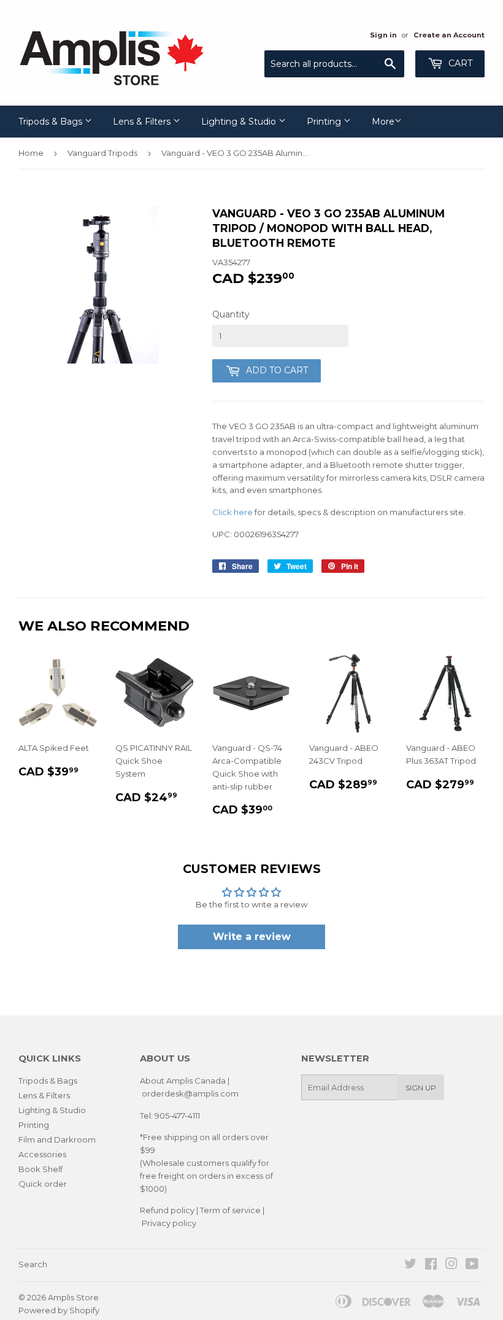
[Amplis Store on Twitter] (410, 1265)
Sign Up (420, 1087)
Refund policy (167, 1210)
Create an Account (449, 35)
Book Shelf (40, 1169)
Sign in (383, 35)
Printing (325, 121)
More (383, 121)
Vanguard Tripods (102, 153)
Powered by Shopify (58, 1310)
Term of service (230, 1210)
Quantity (231, 314)
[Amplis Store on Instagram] (451, 1265)
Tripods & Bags (51, 121)
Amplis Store (73, 1297)
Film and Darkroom (57, 1139)
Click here (232, 512)
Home (31, 153)
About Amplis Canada (183, 1080)
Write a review (252, 936)
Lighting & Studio (239, 121)
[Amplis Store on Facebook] (430, 1265)
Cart (459, 63)
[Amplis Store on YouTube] (472, 1265)
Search (32, 1264)
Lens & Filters (143, 121)
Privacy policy (169, 1223)
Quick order (42, 1184)
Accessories (42, 1154)
